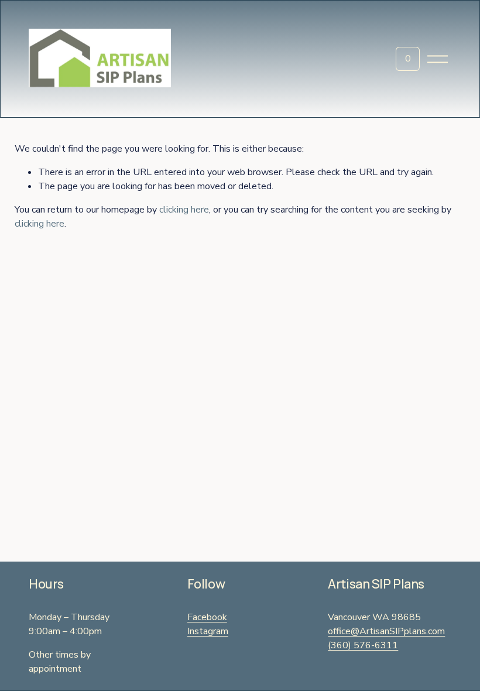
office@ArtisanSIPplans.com (386, 631)
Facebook (207, 617)
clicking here (184, 209)
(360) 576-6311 (363, 645)
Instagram (207, 631)
